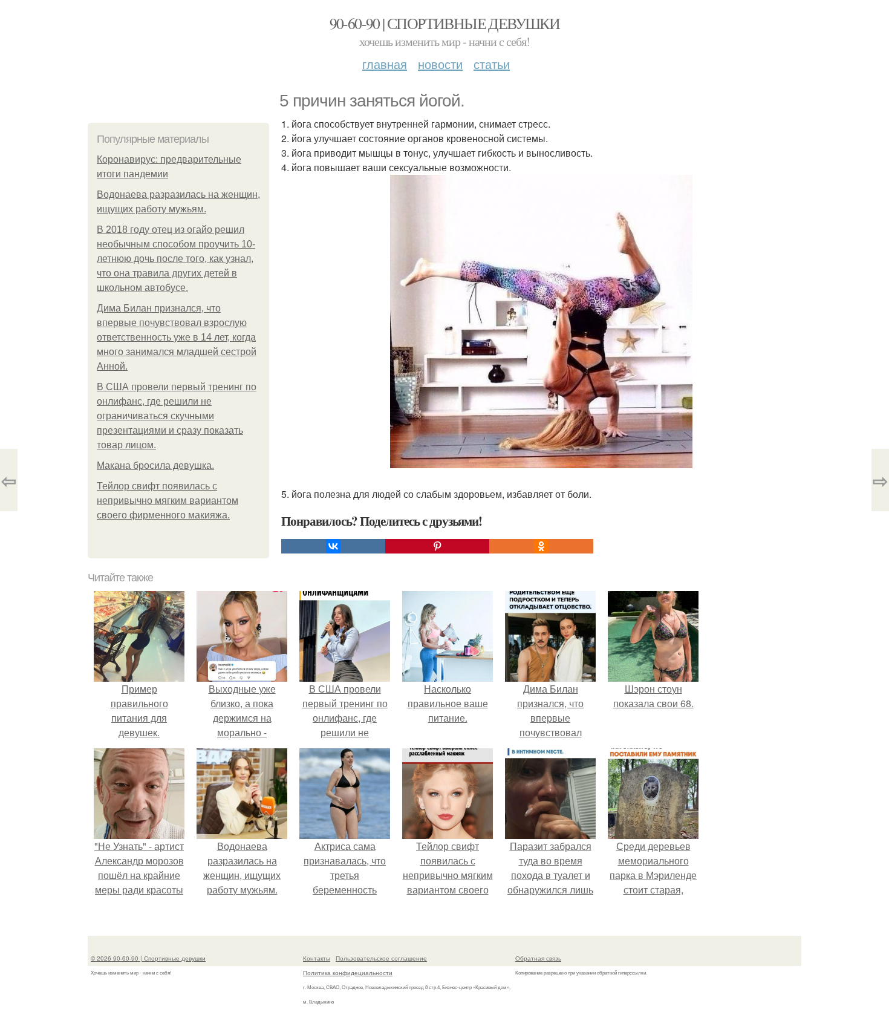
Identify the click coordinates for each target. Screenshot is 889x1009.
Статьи (492, 64)
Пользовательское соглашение (381, 958)
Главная (384, 64)
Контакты (316, 958)
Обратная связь (538, 958)
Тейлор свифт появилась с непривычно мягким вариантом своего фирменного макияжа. (167, 500)
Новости (440, 64)
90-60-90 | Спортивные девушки (445, 23)
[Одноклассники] (541, 546)
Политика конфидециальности (347, 972)
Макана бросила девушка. (155, 465)
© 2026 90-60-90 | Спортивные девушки (148, 958)
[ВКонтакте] (333, 546)
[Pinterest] (437, 546)
